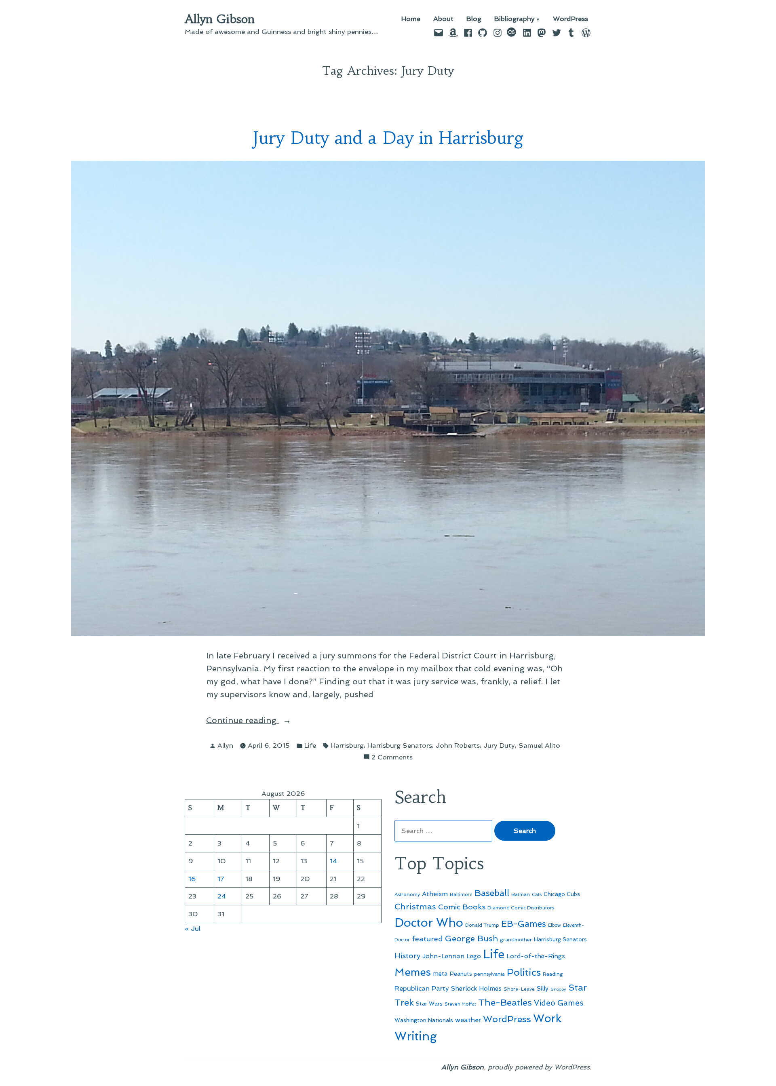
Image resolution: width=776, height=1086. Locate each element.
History (407, 955)
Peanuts (461, 973)
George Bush (471, 938)
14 (333, 861)
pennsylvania (489, 974)
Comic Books (461, 907)
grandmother (516, 940)
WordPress (570, 19)
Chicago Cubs (562, 894)
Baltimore (461, 894)
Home (410, 19)
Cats (537, 894)
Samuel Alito (539, 745)
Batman (520, 894)
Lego (473, 956)
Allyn (225, 745)
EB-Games (523, 924)
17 (220, 879)
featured (427, 938)
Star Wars (429, 1003)
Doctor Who (428, 923)
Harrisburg (347, 745)
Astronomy (407, 894)
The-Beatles (505, 1002)
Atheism (435, 894)
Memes (412, 972)
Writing (415, 1036)
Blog (473, 19)
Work (547, 1018)
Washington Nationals (423, 1020)
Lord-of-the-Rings (535, 956)
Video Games (559, 1003)
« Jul (192, 928)
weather (468, 1020)
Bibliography (514, 19)
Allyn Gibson (220, 19)
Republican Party (421, 988)
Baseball (491, 893)
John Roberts (458, 745)
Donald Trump (482, 925)
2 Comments (392, 758)
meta (440, 973)
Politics (524, 972)
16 (192, 879)
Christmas (415, 906)
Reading (553, 974)
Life (310, 745)
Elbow (554, 925)
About (443, 19)
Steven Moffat (460, 1004)
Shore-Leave (519, 989)
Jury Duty (499, 745)
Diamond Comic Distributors (520, 908)
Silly (542, 988)
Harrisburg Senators (399, 745)
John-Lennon (443, 956)
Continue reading (266, 721)
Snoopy (558, 989)
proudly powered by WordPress (539, 1067)
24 (221, 896)
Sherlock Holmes (476, 988)
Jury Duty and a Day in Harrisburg (388, 138)
